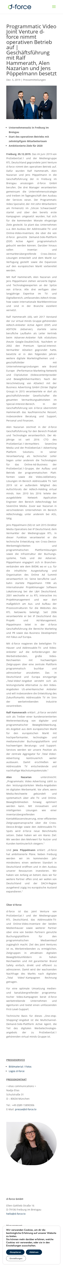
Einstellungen (16, 1258)
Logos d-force (16, 1071)
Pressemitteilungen (34, 79)
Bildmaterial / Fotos (20, 1066)
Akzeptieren (15, 1252)
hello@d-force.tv (16, 1213)
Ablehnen (33, 1252)
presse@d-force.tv (25, 1109)
